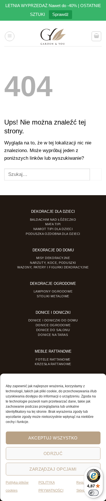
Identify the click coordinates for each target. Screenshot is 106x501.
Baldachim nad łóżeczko (53, 219)
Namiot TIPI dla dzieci (53, 229)
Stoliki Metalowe (53, 296)
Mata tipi (53, 224)
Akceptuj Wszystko (53, 437)
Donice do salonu (53, 330)
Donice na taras (53, 334)
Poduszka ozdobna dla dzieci (53, 233)
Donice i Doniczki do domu (53, 320)
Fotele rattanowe (53, 359)
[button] (9, 36)
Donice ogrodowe (53, 325)
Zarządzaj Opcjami (53, 469)
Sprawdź (60, 14)
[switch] (93, 493)
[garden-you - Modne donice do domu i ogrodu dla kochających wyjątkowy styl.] (53, 36)
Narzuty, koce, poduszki (53, 262)
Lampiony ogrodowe (53, 291)
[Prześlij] (96, 174)
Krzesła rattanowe (53, 364)
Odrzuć (53, 453)
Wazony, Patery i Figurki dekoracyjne (53, 267)
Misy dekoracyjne (53, 258)
